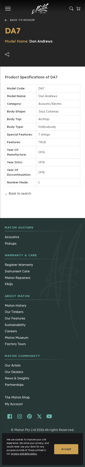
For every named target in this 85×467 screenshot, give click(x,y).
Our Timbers (14, 312)
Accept (66, 449)
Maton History (15, 305)
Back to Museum (22, 20)
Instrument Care (17, 271)
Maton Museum (16, 338)
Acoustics (12, 237)
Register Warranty (19, 265)
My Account (14, 404)
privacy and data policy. (24, 453)
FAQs (9, 284)
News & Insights (17, 378)
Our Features (15, 318)
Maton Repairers (17, 278)
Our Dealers (14, 372)
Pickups (10, 243)
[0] (78, 8)
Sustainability (15, 325)
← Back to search (18, 193)
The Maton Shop (17, 397)
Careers (11, 331)
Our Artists (13, 365)
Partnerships (14, 385)
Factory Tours (15, 344)
